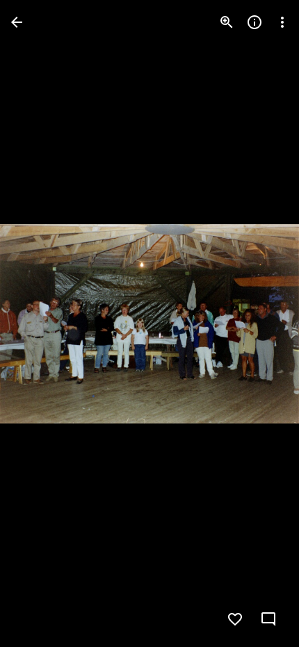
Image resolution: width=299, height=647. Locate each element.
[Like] (235, 619)
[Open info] (254, 22)
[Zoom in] (227, 22)
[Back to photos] (16, 22)
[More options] (282, 22)
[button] (38, 323)
